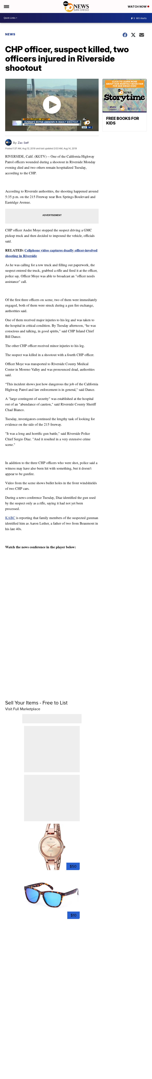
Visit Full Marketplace (22, 708)
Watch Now (137, 6)
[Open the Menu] (6, 6)
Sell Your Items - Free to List (36, 702)
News (10, 34)
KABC (10, 517)
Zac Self (23, 142)
